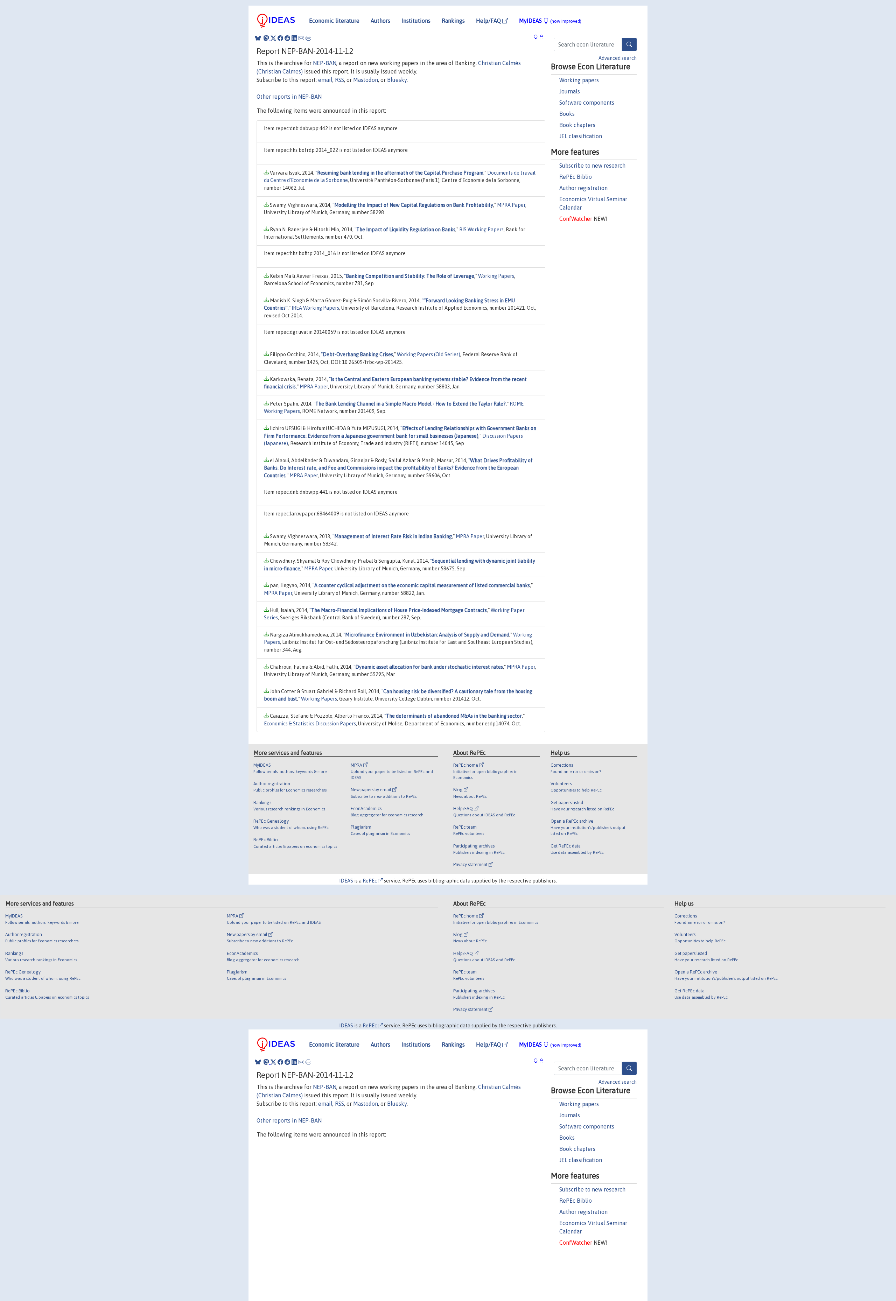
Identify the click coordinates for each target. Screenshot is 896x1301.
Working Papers (496, 276)
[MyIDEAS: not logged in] (537, 37)
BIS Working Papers (481, 229)
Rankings (453, 20)
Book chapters (577, 125)
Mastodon (365, 80)
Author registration (583, 188)
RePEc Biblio (575, 177)
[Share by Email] (301, 38)
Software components (586, 102)
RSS (339, 80)
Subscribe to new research (592, 165)
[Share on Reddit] (287, 38)
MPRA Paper (511, 205)
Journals (569, 91)
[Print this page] (308, 38)
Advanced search (617, 58)
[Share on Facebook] (280, 38)
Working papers (579, 80)
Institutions (415, 20)
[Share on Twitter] (273, 38)
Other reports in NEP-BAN (289, 96)
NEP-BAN (324, 63)
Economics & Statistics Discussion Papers (310, 723)
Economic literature (334, 20)
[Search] (629, 44)
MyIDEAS (550, 20)
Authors (380, 20)
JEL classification (580, 136)
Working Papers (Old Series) (428, 354)
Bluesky (397, 80)
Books (567, 114)
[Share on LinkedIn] (294, 38)
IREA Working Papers (315, 308)
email (325, 80)
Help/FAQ (489, 20)
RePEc (370, 881)
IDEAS (346, 881)
